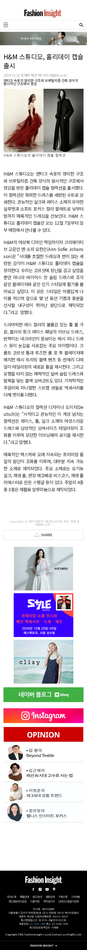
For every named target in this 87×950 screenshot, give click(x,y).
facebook (33, 889)
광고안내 (37, 897)
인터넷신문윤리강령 (68, 901)
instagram (40, 889)
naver (54, 889)
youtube (47, 889)
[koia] (43, 615)
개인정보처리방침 (17, 901)
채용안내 (24, 897)
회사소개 (11, 897)
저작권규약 (49, 901)
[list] (43, 569)
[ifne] (43, 662)
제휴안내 (50, 897)
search (81, 24)
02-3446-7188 (37, 924)
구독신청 (62, 897)
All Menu (5, 24)
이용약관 (34, 901)
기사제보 (75, 897)
